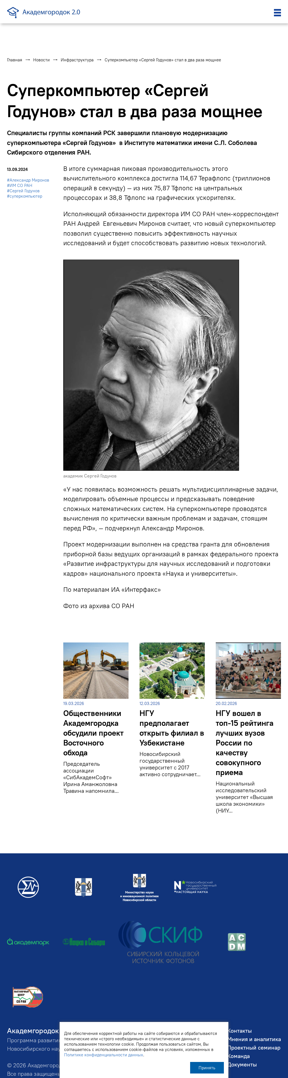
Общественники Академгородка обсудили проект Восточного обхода (93, 733)
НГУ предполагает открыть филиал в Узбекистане (172, 728)
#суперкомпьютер (24, 196)
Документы (242, 1064)
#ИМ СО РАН (19, 185)
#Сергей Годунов (23, 190)
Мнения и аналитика (254, 1039)
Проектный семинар (253, 1047)
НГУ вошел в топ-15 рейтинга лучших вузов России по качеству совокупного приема (245, 742)
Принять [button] (207, 1067)
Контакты (239, 1030)
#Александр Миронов (28, 180)
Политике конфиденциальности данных (103, 1054)
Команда (238, 1055)
